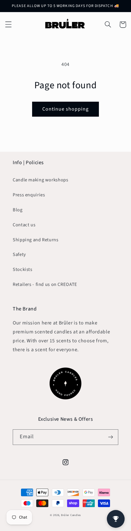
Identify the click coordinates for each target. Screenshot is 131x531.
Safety (19, 254)
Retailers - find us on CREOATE (45, 284)
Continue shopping (65, 109)
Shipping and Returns (36, 239)
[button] (8, 24)
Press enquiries (29, 195)
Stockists (22, 269)
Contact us (24, 225)
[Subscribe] (110, 437)
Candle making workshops (40, 180)
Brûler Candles (71, 515)
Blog (18, 210)
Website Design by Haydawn (65, 521)
